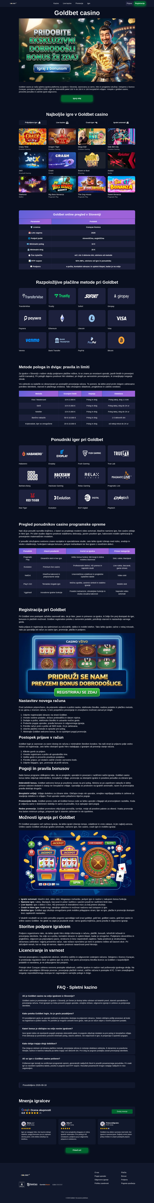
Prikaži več (77, 1150)
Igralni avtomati (119, 122)
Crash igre (90, 122)
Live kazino (60, 122)
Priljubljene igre (31, 122)
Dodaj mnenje (122, 1111)
